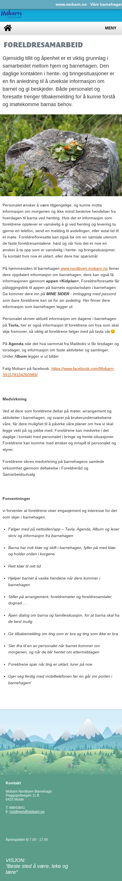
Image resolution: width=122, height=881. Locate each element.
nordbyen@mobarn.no (27, 812)
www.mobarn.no (71, 4)
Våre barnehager (106, 4)
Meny (110, 28)
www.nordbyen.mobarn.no (84, 268)
